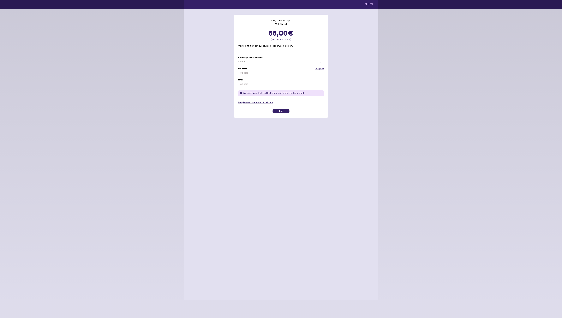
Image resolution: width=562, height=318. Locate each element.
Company (319, 69)
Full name (242, 69)
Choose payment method (250, 58)
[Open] (321, 62)
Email (240, 80)
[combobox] (281, 62)
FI (366, 4)
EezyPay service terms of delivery (255, 102)
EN (371, 4)
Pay (281, 111)
